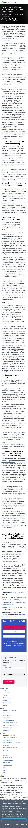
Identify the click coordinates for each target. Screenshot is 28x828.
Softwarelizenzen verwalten (10, 722)
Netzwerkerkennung (14, 193)
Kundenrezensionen (8, 698)
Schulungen (6, 730)
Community (6, 712)
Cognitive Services (8, 740)
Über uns (5, 755)
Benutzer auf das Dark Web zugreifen (14, 515)
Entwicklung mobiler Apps (10, 737)
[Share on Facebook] (2, 20)
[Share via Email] (15, 20)
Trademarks (13, 794)
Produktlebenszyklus (8, 720)
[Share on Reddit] (12, 20)
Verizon (12, 179)
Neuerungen (6, 692)
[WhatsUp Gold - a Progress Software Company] (14, 2)
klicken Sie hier (20, 645)
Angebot (5, 695)
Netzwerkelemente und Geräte (12, 205)
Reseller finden (7, 702)
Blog (4, 767)
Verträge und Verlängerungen (10, 725)
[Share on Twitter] (6, 20)
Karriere (5, 770)
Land (4, 672)
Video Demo (6, 700)
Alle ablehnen (7, 824)
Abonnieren (9, 682)
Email (4, 665)
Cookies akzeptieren (14, 820)
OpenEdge (5, 750)
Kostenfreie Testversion (15, 627)
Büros (4, 772)
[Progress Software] (5, 777)
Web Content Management (10, 747)
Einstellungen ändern (21, 824)
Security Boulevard (20, 119)
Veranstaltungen (7, 765)
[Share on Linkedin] (9, 20)
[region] (14, 814)
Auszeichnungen (7, 757)
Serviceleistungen (7, 727)
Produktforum (6, 717)
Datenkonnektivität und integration (12, 742)
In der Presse (6, 762)
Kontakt (5, 705)
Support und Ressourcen (9, 710)
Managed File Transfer (9, 735)
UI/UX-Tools (6, 745)
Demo (15, 636)
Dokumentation (7, 715)
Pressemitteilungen (8, 760)
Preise (14, 631)
